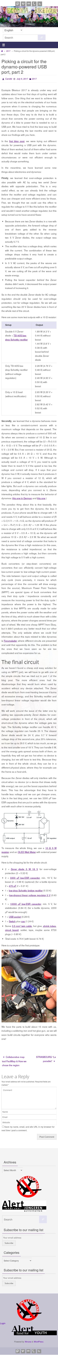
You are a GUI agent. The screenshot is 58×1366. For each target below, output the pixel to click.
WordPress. (39, 1340)
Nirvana (28, 1340)
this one (41, 497)
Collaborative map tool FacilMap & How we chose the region (14, 1060)
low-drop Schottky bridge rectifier (26, 889)
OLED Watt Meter (27, 851)
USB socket (15, 915)
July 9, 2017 (22, 78)
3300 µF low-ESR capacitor (25, 876)
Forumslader (10, 639)
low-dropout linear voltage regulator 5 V (29, 894)
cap (23, 920)
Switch (12, 920)
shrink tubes (49, 925)
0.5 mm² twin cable (22, 925)
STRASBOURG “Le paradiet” (46, 1058)
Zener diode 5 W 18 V (24, 868)
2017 (8, 51)
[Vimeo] (23, 3)
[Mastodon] (17, 3)
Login (2, 1322)
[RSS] (39, 3)
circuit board (11, 929)
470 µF (12, 885)
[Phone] (34, 3)
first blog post (16, 140)
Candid (8, 78)
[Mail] (28, 3)
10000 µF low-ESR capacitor (25, 903)
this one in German (22, 497)
